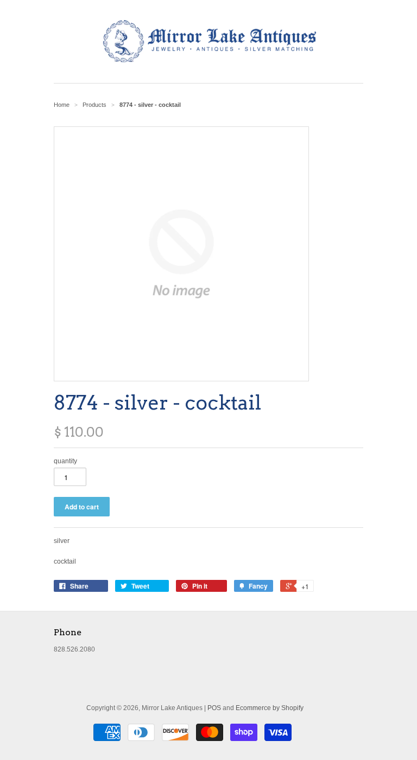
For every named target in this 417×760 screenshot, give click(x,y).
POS (214, 708)
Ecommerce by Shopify (270, 708)
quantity (65, 461)
